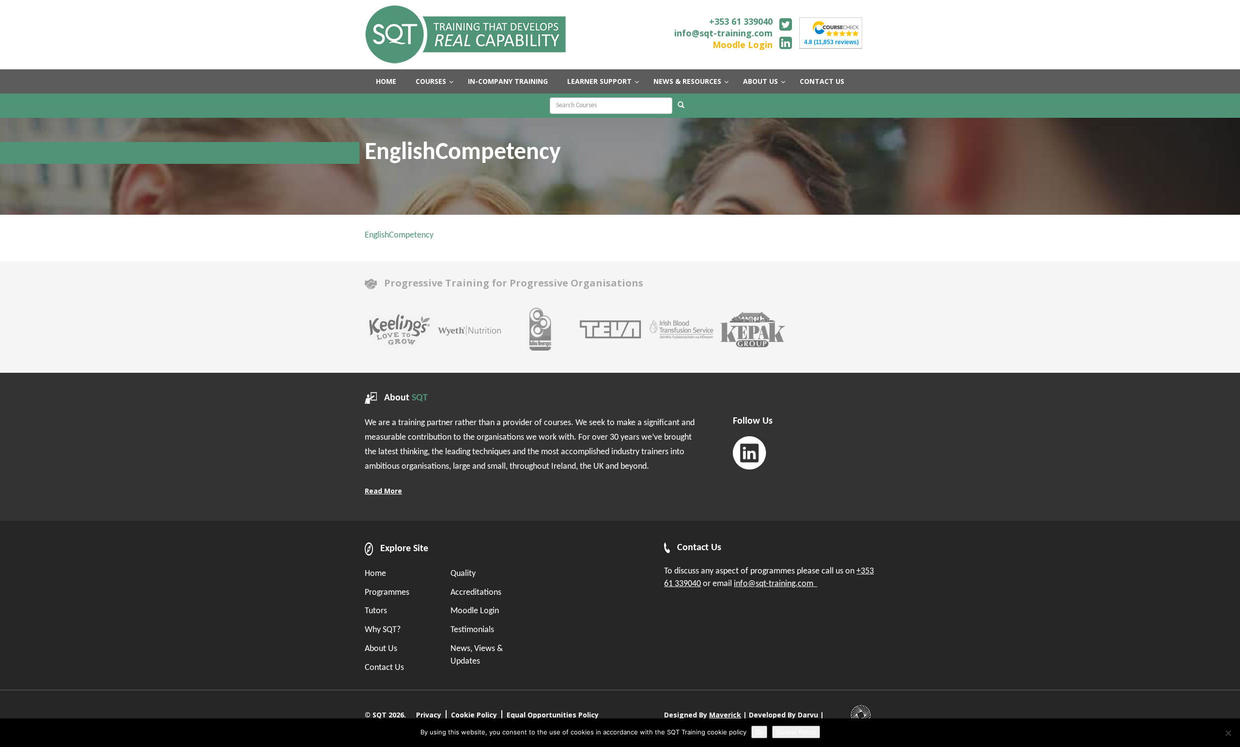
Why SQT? (383, 630)
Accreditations (475, 592)
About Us (381, 648)
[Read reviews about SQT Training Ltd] (836, 27)
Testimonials (472, 630)
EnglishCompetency (399, 235)
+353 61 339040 (741, 21)
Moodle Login (743, 44)
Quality (463, 573)
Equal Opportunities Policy (553, 714)
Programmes (387, 592)
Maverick (725, 714)
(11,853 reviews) (831, 42)
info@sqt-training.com (723, 33)
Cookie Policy (474, 714)
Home (375, 573)
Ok (759, 732)
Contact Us (384, 667)
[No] (1228, 733)
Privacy (428, 714)
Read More (383, 490)
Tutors (376, 611)
